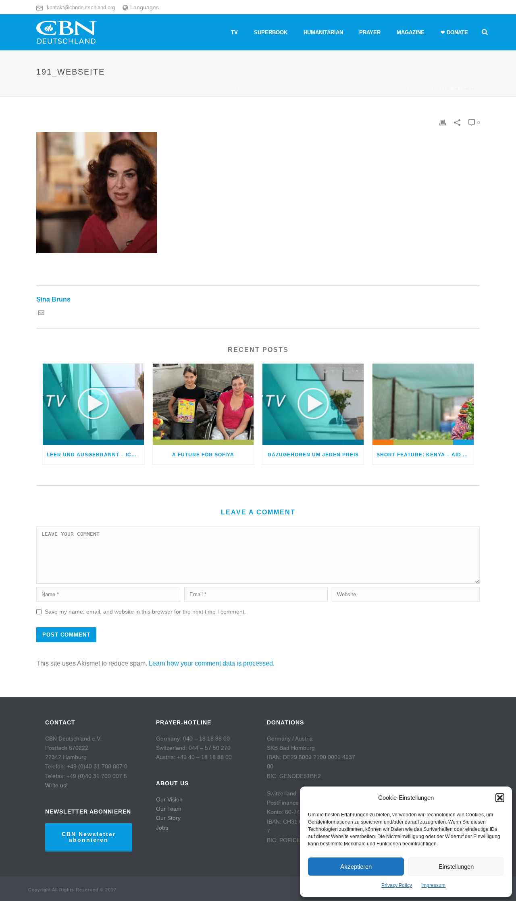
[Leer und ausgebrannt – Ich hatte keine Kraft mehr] (93, 404)
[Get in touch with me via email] (41, 313)
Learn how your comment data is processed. (212, 663)
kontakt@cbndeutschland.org (81, 7)
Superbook (270, 32)
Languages (144, 7)
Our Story (168, 818)
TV (234, 32)
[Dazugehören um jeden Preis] (313, 404)
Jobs (162, 827)
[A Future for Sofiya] (203, 404)
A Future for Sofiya (203, 455)
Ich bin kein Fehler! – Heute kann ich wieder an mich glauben (351, 89)
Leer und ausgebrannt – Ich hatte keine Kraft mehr (95, 455)
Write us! (56, 785)
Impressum (433, 885)
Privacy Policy (396, 885)
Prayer (370, 32)
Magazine (410, 32)
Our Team (168, 808)
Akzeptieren (356, 866)
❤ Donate (454, 32)
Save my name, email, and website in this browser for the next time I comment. (145, 611)
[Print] (442, 122)
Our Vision (169, 799)
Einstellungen (456, 866)
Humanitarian (323, 32)
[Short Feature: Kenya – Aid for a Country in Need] (423, 404)
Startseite (248, 89)
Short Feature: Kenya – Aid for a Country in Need (425, 455)
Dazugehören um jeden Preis (313, 455)
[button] (500, 798)
